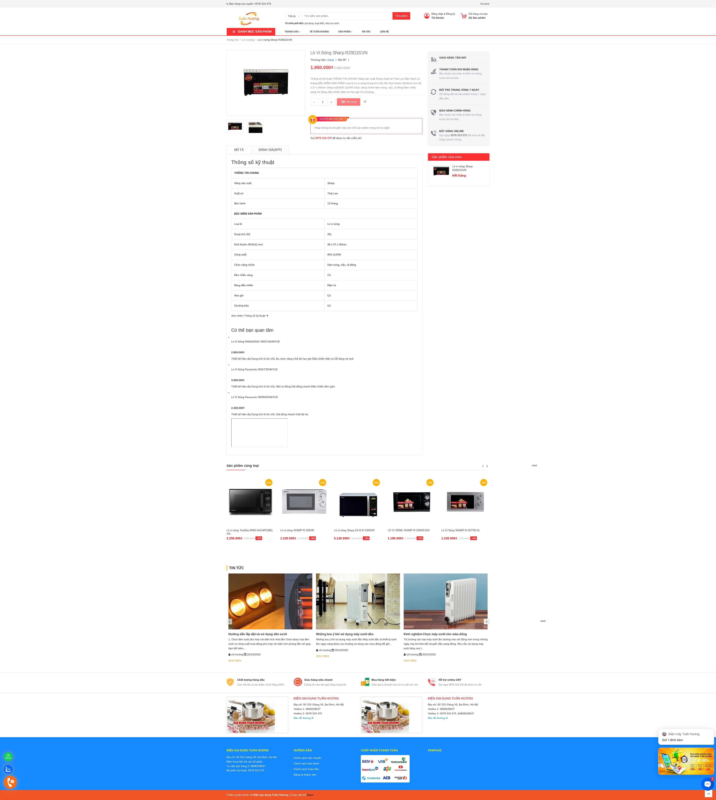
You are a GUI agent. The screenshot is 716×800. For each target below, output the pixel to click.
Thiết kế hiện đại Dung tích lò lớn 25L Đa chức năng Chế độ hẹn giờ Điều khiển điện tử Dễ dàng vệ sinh (292, 358)
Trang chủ (292, 31)
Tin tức (366, 31)
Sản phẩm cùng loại (243, 466)
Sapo (310, 794)
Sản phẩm (344, 31)
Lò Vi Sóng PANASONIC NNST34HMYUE (255, 341)
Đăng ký (450, 13)
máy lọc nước (332, 23)
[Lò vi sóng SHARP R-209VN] (304, 502)
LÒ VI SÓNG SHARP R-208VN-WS (409, 530)
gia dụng (309, 23)
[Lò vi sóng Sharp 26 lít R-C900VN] (358, 502)
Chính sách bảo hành (306, 763)
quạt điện (319, 23)
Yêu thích (484, 4)
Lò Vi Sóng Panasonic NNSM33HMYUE (254, 397)
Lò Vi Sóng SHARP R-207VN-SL (460, 530)
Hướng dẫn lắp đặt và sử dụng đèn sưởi (257, 634)
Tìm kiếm (401, 16)
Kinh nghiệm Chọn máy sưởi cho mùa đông (435, 634)
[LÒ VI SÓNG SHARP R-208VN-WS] (412, 502)
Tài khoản (437, 17)
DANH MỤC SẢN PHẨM (254, 31)
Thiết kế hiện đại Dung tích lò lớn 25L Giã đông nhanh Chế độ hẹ (269, 414)
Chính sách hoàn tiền (306, 769)
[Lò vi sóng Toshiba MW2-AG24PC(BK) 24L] (251, 502)
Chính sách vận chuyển (307, 757)
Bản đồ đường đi (303, 717)
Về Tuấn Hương (319, 31)
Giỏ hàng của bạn (478, 13)
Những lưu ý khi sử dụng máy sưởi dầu (344, 634)
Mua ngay (234, 548)
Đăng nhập (437, 13)
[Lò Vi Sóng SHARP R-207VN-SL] (465, 502)
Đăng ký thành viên (305, 774)
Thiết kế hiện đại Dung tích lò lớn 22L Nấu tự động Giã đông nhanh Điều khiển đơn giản (283, 386)
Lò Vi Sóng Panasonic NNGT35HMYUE (254, 369)
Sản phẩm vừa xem (446, 157)
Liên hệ (384, 31)
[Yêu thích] (365, 102)
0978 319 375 (263, 3)
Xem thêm (234, 660)
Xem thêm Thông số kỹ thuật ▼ (250, 315)
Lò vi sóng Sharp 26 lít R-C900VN (354, 530)
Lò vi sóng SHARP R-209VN (297, 530)
